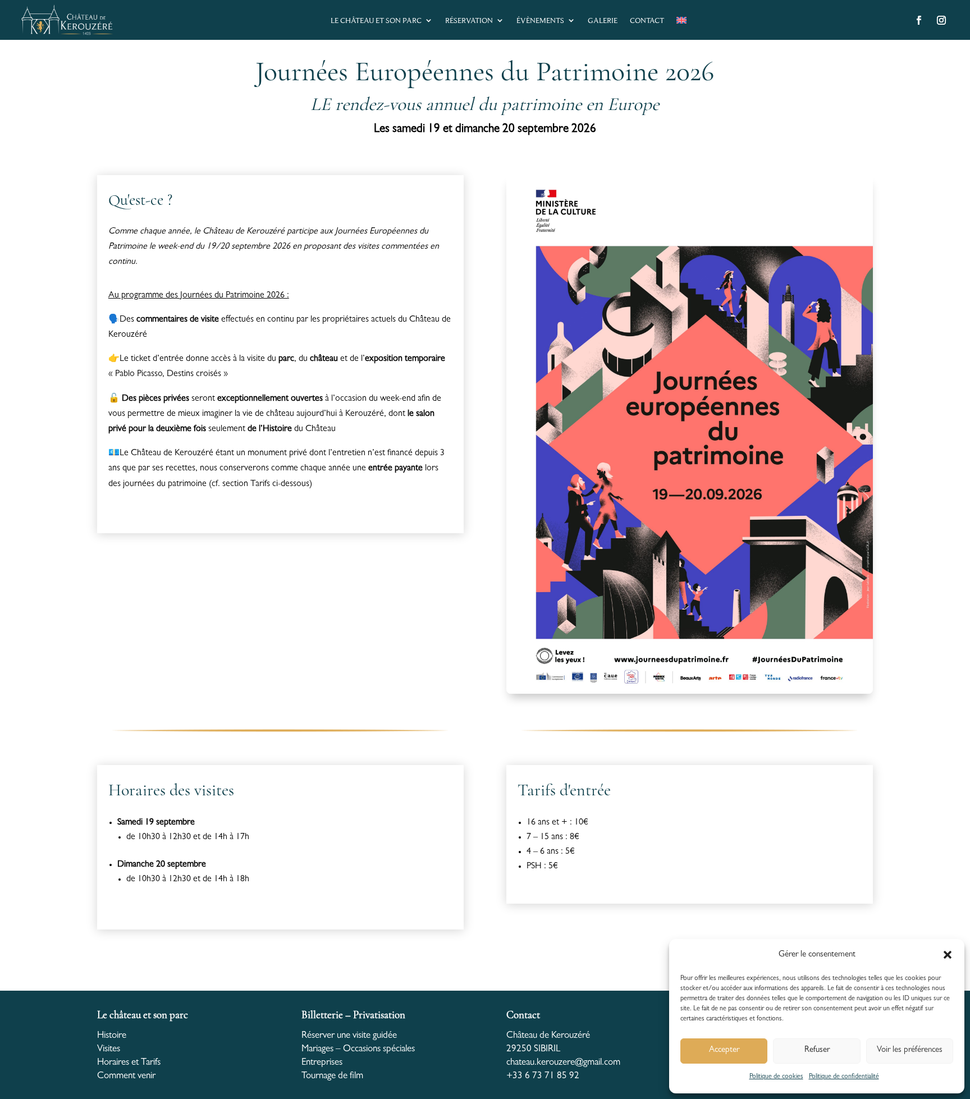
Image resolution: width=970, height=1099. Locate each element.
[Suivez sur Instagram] (941, 20)
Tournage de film (332, 1076)
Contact (647, 20)
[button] (947, 954)
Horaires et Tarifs (129, 1063)
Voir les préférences (909, 1050)
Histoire (111, 1036)
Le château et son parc (376, 20)
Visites (108, 1049)
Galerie (602, 20)
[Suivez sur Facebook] (919, 20)
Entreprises (321, 1063)
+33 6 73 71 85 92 (542, 1076)
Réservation (469, 20)
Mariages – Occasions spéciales (358, 1049)
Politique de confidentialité (844, 1077)
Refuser (817, 1050)
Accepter (724, 1050)
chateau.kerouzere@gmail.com (563, 1063)
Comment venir (126, 1076)
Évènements (540, 20)
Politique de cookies (776, 1077)
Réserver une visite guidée (349, 1036)
